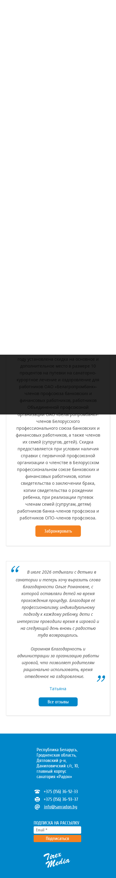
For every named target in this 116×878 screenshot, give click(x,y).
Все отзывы (58, 702)
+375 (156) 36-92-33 (61, 791)
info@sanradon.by (60, 807)
